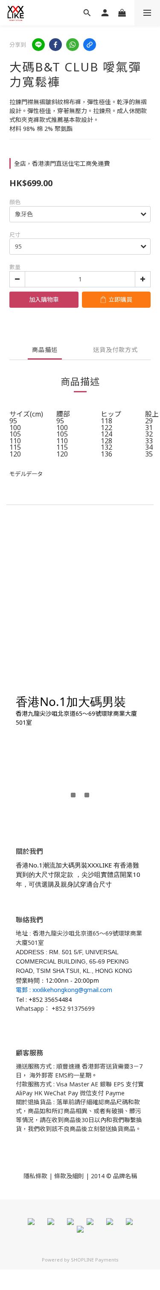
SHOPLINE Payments (95, 1259)
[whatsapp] (72, 44)
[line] (38, 44)
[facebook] (55, 44)
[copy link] (89, 44)
